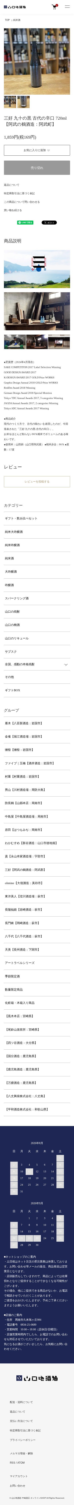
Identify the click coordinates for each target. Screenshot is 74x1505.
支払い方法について (21, 1420)
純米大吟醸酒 (14, 531)
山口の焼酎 (12, 611)
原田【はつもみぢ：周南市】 (24, 829)
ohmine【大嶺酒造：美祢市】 (24, 883)
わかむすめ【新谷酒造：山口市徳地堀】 (31, 843)
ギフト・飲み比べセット (21, 518)
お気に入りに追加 (35, 150)
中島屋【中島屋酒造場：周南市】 (27, 816)
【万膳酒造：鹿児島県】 (21, 1082)
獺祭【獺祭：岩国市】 (20, 749)
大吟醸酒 (11, 571)
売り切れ (37, 167)
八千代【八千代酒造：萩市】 (24, 936)
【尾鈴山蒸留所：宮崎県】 (22, 1029)
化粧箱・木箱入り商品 (20, 1002)
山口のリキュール (17, 638)
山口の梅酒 (12, 624)
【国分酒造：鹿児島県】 (21, 1056)
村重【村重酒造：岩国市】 (22, 776)
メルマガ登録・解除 (21, 1453)
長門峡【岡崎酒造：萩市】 (22, 923)
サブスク (11, 651)
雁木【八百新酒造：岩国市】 (24, 723)
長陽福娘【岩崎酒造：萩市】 (24, 909)
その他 (9, 677)
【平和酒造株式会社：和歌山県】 (27, 1109)
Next (65, 61)
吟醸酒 (9, 585)
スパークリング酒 (17, 598)
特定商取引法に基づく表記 (19, 193)
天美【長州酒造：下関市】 (22, 949)
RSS (12, 1462)
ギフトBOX (12, 690)
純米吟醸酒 (12, 545)
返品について (11, 184)
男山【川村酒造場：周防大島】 (25, 789)
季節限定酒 (12, 976)
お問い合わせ (17, 1485)
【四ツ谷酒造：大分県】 (21, 1042)
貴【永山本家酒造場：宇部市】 (25, 856)
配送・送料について (21, 1402)
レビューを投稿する (37, 481)
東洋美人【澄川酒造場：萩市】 (25, 896)
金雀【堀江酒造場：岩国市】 (24, 736)
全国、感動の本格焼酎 (20, 664)
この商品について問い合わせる (22, 201)
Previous (8, 61)
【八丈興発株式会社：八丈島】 (25, 1096)
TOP (7, 20)
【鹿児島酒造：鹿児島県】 (22, 1069)
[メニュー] (67, 7)
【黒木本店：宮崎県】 (20, 1016)
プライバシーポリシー (23, 1439)
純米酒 (16, 20)
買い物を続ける (13, 210)
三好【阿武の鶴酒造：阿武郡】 (25, 869)
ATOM (21, 1462)
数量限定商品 (14, 989)
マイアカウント (19, 1476)
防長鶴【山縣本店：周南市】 (24, 803)
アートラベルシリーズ (20, 962)
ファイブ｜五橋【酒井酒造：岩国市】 (30, 763)
